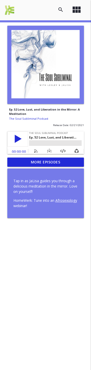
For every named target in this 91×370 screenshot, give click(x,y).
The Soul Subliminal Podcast (28, 118)
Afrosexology (66, 200)
